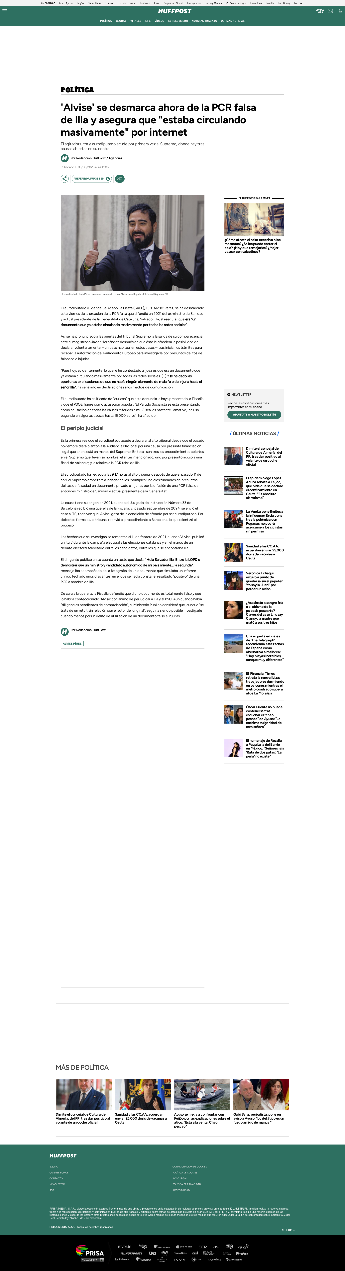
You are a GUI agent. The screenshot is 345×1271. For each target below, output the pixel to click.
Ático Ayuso (66, 3)
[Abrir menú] (4, 11)
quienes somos (59, 1172)
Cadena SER (203, 1246)
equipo (54, 1166)
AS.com (215, 1246)
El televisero (178, 21)
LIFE (148, 21)
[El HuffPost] (175, 11)
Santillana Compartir (186, 1246)
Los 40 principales (146, 1246)
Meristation (234, 1258)
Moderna (144, 1258)
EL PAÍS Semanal (210, 1252)
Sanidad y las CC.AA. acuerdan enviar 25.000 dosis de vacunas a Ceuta (265, 552)
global (121, 21)
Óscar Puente (95, 3)
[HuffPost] (63, 1155)
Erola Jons (256, 3)
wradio (166, 1252)
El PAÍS (126, 1246)
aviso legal (179, 1178)
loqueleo (215, 1258)
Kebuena (240, 1252)
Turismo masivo (127, 3)
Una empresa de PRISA (91, 1250)
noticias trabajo (204, 21)
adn (228, 1246)
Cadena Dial (196, 1252)
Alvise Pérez (72, 643)
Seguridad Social (173, 3)
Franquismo (193, 3)
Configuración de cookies (189, 1166)
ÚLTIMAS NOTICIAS (233, 21)
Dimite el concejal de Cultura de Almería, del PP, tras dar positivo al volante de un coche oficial (264, 456)
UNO (154, 1252)
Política (77, 90)
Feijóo (80, 3)
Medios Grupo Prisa (91, 1259)
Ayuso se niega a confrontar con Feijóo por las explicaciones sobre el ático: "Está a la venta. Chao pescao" (202, 1120)
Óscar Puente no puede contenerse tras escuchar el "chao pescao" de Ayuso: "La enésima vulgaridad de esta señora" (264, 717)
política (106, 21)
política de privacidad (186, 1184)
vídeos (159, 21)
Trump (110, 3)
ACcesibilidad (181, 1190)
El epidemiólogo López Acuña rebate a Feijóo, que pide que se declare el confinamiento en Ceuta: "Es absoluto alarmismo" (264, 488)
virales (135, 21)
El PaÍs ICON (181, 1258)
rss (52, 1190)
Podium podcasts (164, 1258)
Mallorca (145, 3)
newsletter (57, 1184)
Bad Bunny (284, 3)
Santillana (165, 1246)
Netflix (298, 3)
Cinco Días (181, 1252)
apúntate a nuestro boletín (254, 414)
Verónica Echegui (236, 3)
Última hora (320, 11)
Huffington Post (132, 1252)
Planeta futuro (226, 1252)
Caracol (244, 1246)
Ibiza (157, 3)
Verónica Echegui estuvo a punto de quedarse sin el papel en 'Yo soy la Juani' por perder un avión (264, 581)
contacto (56, 1178)
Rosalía (270, 3)
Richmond (124, 1258)
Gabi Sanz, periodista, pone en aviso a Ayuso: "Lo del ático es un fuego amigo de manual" (258, 1118)
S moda (197, 1258)
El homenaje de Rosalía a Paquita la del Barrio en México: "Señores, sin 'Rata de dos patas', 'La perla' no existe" (265, 748)
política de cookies (184, 1172)
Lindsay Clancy (213, 3)
